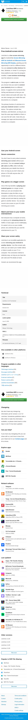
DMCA (16, 707)
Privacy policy (18, 701)
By (12, 10)
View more (14, 652)
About (3, 695)
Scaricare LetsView (6, 377)
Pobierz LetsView (6, 380)
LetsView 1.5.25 (5, 645)
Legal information (19, 704)
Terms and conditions (20, 695)
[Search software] (23, 1)
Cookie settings (19, 710)
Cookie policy (18, 698)
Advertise (3, 701)
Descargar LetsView (6, 372)
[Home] (1, 5)
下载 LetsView (5, 385)
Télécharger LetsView (7, 369)
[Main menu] (26, 1)
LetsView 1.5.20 (5, 638)
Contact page (19, 439)
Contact (3, 698)
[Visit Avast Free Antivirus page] (14, 15)
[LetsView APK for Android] (3, 10)
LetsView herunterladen (7, 382)
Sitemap (3, 704)
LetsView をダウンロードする (9, 374)
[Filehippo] (5, 1)
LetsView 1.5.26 (5, 648)
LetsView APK (14, 8)
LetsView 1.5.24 (5, 642)
